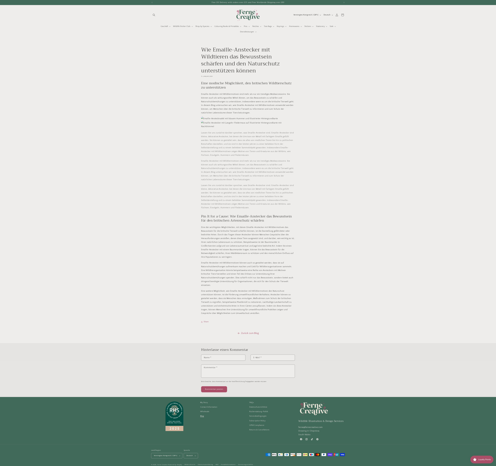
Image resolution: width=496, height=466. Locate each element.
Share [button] (206, 322)
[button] (154, 15)
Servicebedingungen (258, 416)
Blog (202, 416)
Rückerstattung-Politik (258, 412)
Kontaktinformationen (228, 464)
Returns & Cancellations (259, 430)
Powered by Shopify (175, 464)
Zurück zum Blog (250, 333)
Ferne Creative (162, 464)
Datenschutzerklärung (205, 464)
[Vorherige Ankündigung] (152, 2)
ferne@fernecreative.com (310, 427)
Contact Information (208, 407)
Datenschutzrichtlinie (258, 407)
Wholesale (204, 412)
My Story (204, 402)
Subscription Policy (257, 421)
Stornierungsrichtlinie (245, 464)
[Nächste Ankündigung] (344, 2)
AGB (217, 464)
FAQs (251, 402)
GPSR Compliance (256, 425)
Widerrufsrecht (189, 464)
